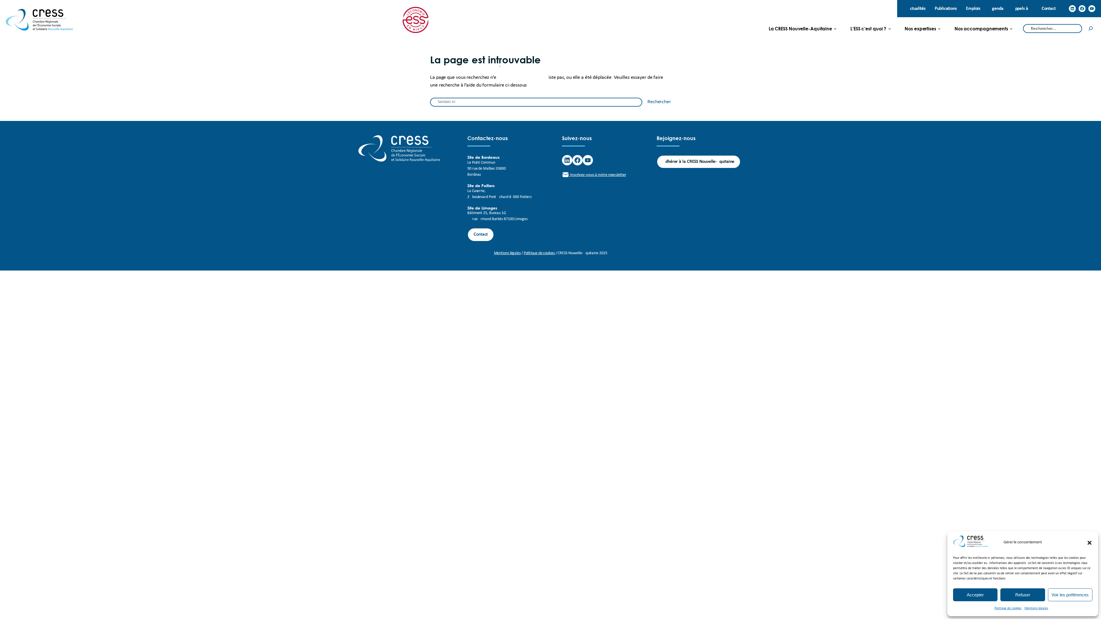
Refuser (1022, 594)
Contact (481, 234)
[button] (1089, 543)
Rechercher (659, 102)
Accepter (975, 594)
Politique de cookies (1008, 608)
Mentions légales (1036, 608)
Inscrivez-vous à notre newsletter (597, 175)
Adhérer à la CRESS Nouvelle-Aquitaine (698, 161)
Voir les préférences (1070, 594)
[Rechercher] (1090, 28)
